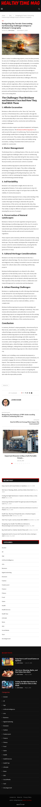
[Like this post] (23, 393)
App (3, 556)
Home (3, 15)
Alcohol (4, 548)
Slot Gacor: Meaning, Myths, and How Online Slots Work (17, 490)
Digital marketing (7, 572)
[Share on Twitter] (27, 393)
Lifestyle (4, 618)
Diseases (4, 576)
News (3, 622)
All (2, 552)
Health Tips (5, 614)
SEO (3, 626)
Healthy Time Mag (26, 800)
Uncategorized (6, 638)
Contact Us (13, 797)
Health (4, 605)
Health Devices (6, 609)
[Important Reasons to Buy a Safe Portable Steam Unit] (20, 441)
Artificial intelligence (8, 560)
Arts (3, 564)
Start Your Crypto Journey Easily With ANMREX (15, 520)
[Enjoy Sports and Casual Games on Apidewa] (7, 661)
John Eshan (11, 30)
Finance (4, 589)
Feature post (5, 585)
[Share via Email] (31, 393)
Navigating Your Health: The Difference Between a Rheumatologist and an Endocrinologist (16, 525)
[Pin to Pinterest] (29, 393)
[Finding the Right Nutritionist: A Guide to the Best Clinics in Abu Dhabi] (7, 684)
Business (4, 568)
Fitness (4, 593)
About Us (19, 797)
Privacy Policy (27, 797)
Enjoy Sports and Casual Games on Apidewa (14, 486)
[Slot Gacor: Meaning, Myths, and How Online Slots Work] (7, 673)
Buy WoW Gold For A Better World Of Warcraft (15, 530)
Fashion (4, 581)
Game (3, 601)
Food (3, 597)
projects (5, 385)
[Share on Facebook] (25, 393)
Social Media (5, 630)
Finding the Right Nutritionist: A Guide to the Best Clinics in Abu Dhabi (26, 683)
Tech (10, 15)
